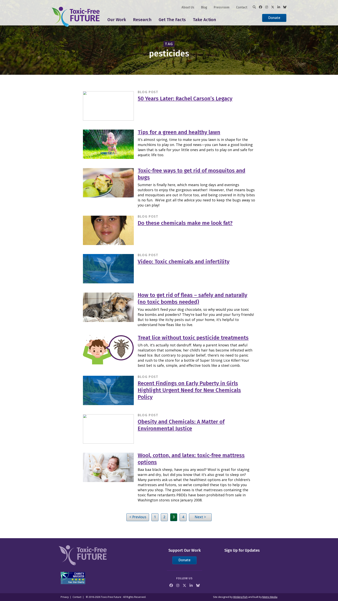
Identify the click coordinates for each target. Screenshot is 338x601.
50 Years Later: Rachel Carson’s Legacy (185, 98)
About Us (188, 7)
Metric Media (269, 597)
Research (142, 19)
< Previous (137, 516)
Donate (274, 17)
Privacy (65, 597)
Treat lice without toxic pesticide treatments (193, 337)
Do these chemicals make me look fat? (185, 223)
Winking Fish (240, 597)
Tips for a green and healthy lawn (179, 132)
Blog (204, 7)
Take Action (204, 19)
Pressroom (221, 7)
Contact (241, 7)
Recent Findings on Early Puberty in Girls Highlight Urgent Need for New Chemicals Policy (189, 390)
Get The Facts (172, 19)
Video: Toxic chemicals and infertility (183, 261)
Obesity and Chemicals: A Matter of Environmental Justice (181, 425)
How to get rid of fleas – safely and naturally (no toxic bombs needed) (192, 298)
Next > (200, 516)
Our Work (116, 19)
